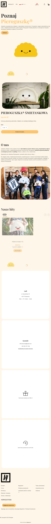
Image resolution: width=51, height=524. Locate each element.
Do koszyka (17, 250)
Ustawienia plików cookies (24, 490)
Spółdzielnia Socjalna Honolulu (25, 348)
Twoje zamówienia (40, 485)
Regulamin (20, 485)
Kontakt (3, 485)
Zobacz (5, 32)
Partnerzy (3, 490)
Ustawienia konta (40, 488)
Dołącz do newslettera (9, 505)
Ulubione (38, 490)
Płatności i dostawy (5, 493)
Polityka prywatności (23, 488)
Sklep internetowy (25, 522)
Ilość (2, 124)
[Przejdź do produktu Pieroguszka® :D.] (17, 226)
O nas (2, 488)
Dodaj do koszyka (19, 131)
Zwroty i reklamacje (5, 495)
